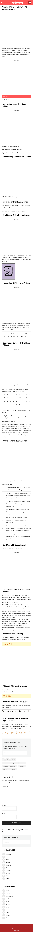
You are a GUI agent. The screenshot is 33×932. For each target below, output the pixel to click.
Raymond (8, 870)
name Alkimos (22, 766)
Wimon (6, 928)
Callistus (8, 893)
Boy (7, 759)
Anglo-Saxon (25, 926)
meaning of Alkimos (13, 766)
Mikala (8, 868)
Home (3, 830)
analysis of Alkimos (14, 763)
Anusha (8, 857)
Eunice (8, 904)
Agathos (8, 854)
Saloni (7, 912)
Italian (19, 926)
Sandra (8, 899)
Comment (5, 786)
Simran (8, 918)
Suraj (7, 859)
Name (4, 805)
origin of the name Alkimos (6, 769)
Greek (13, 759)
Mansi (7, 902)
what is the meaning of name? (17, 2)
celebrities (22, 763)
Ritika (7, 876)
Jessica (8, 862)
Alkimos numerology (6, 763)
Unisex (11, 926)
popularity (13, 769)
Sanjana (8, 873)
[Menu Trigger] (29, 2)
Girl (5, 926)
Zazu (7, 879)
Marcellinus (9, 896)
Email (4, 813)
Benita (8, 915)
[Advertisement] (16, 29)
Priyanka (8, 865)
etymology (5, 766)
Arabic (15, 926)
